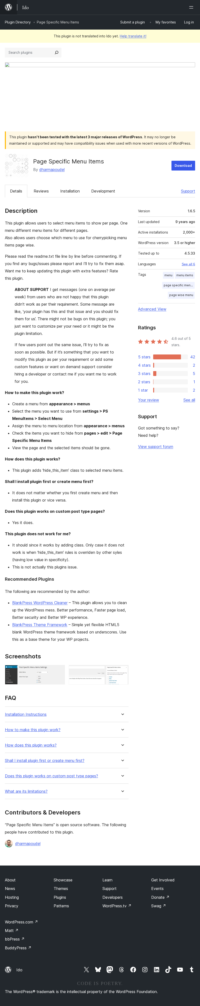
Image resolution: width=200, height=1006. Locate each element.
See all (189, 399)
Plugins (60, 897)
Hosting (12, 897)
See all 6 (188, 264)
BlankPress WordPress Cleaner (40, 602)
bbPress (15, 939)
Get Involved (163, 880)
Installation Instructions (26, 714)
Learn (107, 880)
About (10, 880)
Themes (61, 888)
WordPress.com (21, 922)
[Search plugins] (56, 52)
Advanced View (152, 309)
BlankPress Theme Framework (39, 624)
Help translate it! (133, 36)
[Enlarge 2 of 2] (122, 671)
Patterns (61, 905)
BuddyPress (18, 947)
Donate (160, 897)
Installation (70, 191)
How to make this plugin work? (32, 730)
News (10, 888)
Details (16, 191)
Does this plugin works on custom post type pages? (51, 776)
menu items (184, 275)
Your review (148, 399)
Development (103, 191)
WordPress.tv (116, 905)
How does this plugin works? (31, 745)
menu (168, 275)
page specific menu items (179, 285)
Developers (112, 897)
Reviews (41, 191)
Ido (19, 969)
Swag (158, 905)
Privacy (11, 905)
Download (183, 165)
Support (188, 191)
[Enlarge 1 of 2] (58, 671)
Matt (12, 930)
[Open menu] (192, 7)
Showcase (63, 880)
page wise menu (181, 295)
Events (157, 888)
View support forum (155, 446)
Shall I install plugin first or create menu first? (44, 760)
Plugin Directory (18, 22)
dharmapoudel (52, 169)
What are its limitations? (26, 791)
